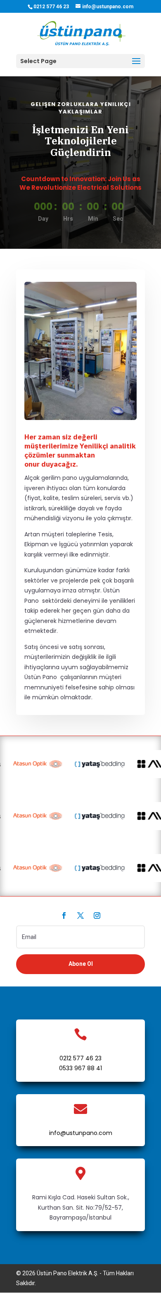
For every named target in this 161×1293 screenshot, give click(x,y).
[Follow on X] (80, 915)
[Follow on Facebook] (64, 915)
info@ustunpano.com (80, 1133)
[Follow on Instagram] (97, 915)
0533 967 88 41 (80, 1068)
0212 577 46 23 (80, 1058)
